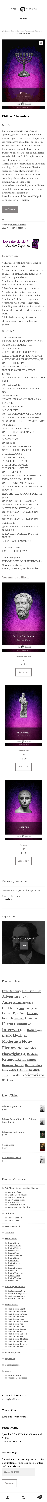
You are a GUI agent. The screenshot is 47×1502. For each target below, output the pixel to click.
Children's (10, 1008)
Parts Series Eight (16, 1309)
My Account (8, 1497)
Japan (39, 1030)
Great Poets (13, 1220)
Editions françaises (17, 1296)
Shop (12, 31)
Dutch (21, 1009)
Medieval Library (16, 1205)
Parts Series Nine (16, 1324)
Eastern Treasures (16, 1197)
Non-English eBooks (15, 1287)
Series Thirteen (15, 1273)
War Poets (7, 1080)
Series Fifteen (14, 1248)
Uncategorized (12, 1365)
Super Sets (10, 1359)
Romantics (33, 1065)
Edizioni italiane (16, 1298)
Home (7, 31)
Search (23, 1497)
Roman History (13, 1065)
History (31, 1018)
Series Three (14, 1275)
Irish (23, 1030)
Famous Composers (17, 1378)
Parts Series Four (16, 1319)
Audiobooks (11, 1213)
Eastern (7, 1013)
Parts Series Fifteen (17, 1314)
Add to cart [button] (23, 672)
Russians (7, 1070)
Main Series (11, 1239)
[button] (41, 43)
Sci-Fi (16, 1069)
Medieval (20, 1035)
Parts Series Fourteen (18, 1321)
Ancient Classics (7, 34)
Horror (8, 1024)
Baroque (27, 1003)
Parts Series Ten (16, 1336)
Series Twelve (14, 1278)
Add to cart (10, 209)
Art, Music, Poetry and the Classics (28, 31)
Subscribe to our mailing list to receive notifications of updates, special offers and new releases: (23, 1463)
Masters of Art (14, 1202)
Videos (8, 1371)
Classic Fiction (15, 1218)
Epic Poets (20, 1013)
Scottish (34, 1069)
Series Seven (14, 1263)
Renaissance (26, 1059)
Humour (21, 1024)
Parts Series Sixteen (17, 1334)
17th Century (11, 991)
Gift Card (9, 1232)
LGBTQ (7, 1035)
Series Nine (13, 1258)
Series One (13, 1260)
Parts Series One (16, 1326)
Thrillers (17, 1075)
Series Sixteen (15, 1268)
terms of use (19, 1416)
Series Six (12, 1265)
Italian (32, 1030)
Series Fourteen (15, 1255)
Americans (12, 1002)
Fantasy (32, 1013)
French (7, 1018)
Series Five (13, 1250)
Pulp (23, 1054)
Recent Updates (12, 1352)
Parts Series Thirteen (18, 1339)
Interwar (11, 1029)
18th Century (31, 991)
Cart (36, 1495)
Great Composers (16, 1200)
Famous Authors (15, 1375)
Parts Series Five (16, 1316)
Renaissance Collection (19, 1207)
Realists (32, 1054)
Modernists (11, 1042)
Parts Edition (11, 1304)
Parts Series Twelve (17, 1344)
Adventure (11, 997)
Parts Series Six (15, 1331)
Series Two (13, 1280)
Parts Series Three (17, 1341)
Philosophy (12, 228)
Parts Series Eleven (17, 1311)
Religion (22, 228)
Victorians (35, 1075)
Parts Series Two (16, 1346)
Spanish (5, 1076)
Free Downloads (13, 1226)
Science (24, 1070)
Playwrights (11, 1054)
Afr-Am (24, 997)
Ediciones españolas (17, 1293)
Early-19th (31, 1008)
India (30, 1024)
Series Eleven (14, 1245)
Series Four (13, 1253)
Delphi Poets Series (17, 1195)
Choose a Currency (11, 896)
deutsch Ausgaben (16, 1291)
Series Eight (13, 1243)
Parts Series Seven (17, 1329)
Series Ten (13, 1270)
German (19, 1018)
